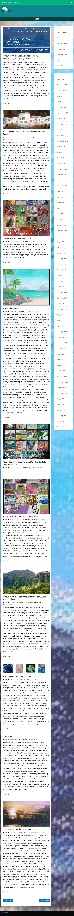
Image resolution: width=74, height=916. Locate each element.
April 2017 (60, 326)
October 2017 (61, 304)
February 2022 (62, 169)
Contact (27, 13)
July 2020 (60, 208)
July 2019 (60, 247)
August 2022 (61, 147)
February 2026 (62, 85)
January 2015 (61, 421)
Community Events (63, 32)
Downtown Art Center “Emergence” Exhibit (20, 238)
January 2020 (61, 225)
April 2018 (60, 281)
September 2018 (62, 270)
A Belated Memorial (11, 308)
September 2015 (62, 393)
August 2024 (61, 119)
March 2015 (61, 410)
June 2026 (60, 79)
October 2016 (61, 348)
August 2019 (61, 242)
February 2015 (62, 416)
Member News (13, 137)
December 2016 (62, 337)
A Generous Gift (9, 736)
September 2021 (62, 186)
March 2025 (61, 102)
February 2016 (62, 376)
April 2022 (60, 158)
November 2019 (62, 231)
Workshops (13, 679)
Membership (29, 8)
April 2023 (60, 135)
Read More (6, 103)
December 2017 (62, 298)
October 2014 (61, 427)
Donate (36, 8)
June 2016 (60, 360)
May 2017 (60, 320)
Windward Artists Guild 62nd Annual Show (20, 516)
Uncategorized (13, 59)
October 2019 (61, 236)
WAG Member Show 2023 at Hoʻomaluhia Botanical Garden (24, 132)
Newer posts (44, 900)
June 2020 (60, 214)
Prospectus (21, 137)
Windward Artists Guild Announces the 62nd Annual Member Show (24, 598)
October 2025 (61, 90)
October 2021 (61, 180)
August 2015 (61, 399)
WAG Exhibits (28, 137)
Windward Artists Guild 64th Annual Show (20, 56)
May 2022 (60, 152)
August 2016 (61, 354)
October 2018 (61, 264)
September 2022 (62, 141)
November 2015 (62, 382)
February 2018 (62, 292)
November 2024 (62, 113)
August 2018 (61, 276)
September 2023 (62, 124)
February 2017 (62, 332)
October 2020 (61, 203)
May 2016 (60, 365)
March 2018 (61, 287)
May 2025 (60, 96)
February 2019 (62, 259)
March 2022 (61, 163)
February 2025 (62, 107)
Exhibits (21, 8)
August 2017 (61, 315)
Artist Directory (45, 8)
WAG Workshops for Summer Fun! (17, 676)
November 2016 (62, 343)
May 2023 (60, 130)
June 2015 (60, 404)
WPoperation (6, 912)
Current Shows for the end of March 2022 (20, 829)
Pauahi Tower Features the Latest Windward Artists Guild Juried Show (24, 463)
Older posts (8, 900)
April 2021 (60, 197)
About (20, 13)
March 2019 (61, 253)
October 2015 (61, 388)
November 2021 (62, 175)
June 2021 (60, 191)
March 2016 (61, 371)
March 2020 (61, 219)
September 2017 (62, 309)
